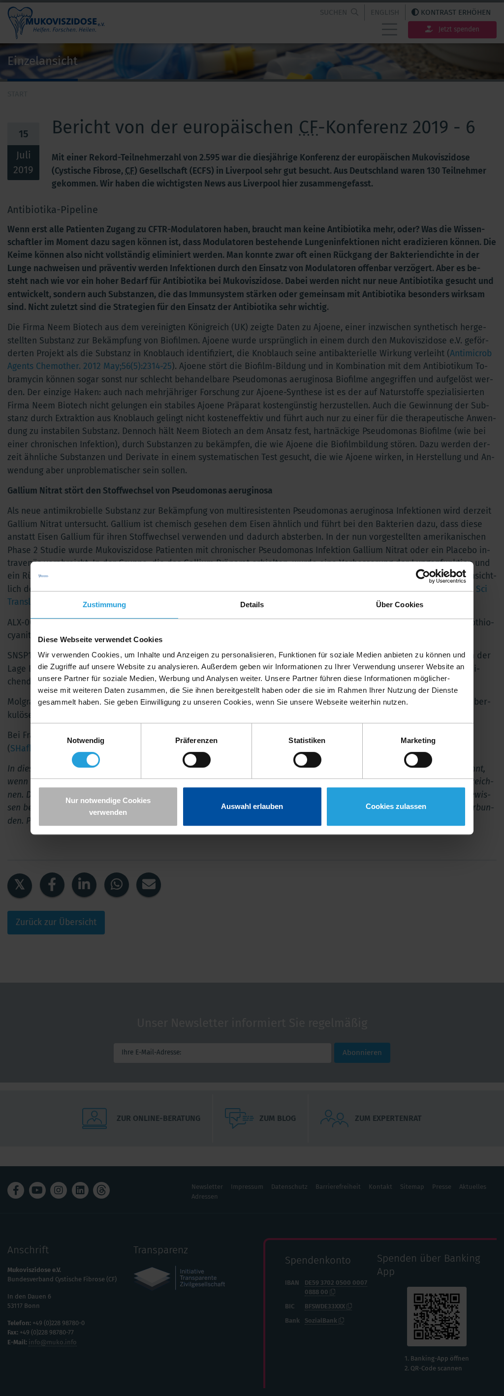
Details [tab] (252, 604)
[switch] (197, 760)
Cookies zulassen (396, 806)
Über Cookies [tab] (399, 604)
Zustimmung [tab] (104, 604)
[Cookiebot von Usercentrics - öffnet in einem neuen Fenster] (423, 576)
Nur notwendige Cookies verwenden (108, 806)
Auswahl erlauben (252, 806)
